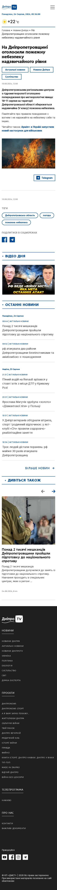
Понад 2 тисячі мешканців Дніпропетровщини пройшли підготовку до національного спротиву (26, 555)
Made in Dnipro (11, 767)
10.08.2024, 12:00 (10, 84)
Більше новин (37, 468)
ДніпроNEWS (9, 704)
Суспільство (11, 76)
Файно (6, 753)
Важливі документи (14, 828)
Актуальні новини (15, 69)
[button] (53, 491)
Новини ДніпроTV (12, 651)
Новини (8, 630)
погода (47, 215)
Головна (6, 30)
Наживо (6, 800)
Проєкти (8, 692)
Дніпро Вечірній (11, 733)
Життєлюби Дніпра (13, 718)
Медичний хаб (10, 738)
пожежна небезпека (16, 222)
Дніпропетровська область (20, 215)
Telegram (47, 177)
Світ (4, 675)
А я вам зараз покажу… (15, 713)
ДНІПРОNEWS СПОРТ (13, 709)
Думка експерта (11, 680)
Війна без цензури (13, 777)
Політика (7, 661)
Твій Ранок (8, 728)
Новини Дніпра (20, 30)
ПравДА (6, 748)
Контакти (7, 823)
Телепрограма (12, 789)
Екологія (7, 666)
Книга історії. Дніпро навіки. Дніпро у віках (28, 758)
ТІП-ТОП (6, 762)
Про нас (8, 812)
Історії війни (9, 743)
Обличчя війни (10, 723)
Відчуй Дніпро (10, 772)
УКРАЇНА (6, 656)
